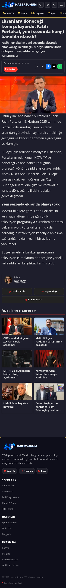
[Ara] (54, 5)
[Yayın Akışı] (47, 5)
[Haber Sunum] (19, 4)
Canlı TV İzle (18, 291)
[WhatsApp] (59, 66)
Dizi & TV (6, 528)
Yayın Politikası (10, 559)
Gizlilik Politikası (10, 565)
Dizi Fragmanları (10, 497)
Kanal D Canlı (9, 503)
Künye (5, 547)
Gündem (11, 69)
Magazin (6, 534)
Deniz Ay (20, 280)
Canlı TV (9, 13)
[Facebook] (48, 66)
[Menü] (61, 5)
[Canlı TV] (41, 5)
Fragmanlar (35, 299)
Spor (53, 13)
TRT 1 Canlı (7, 508)
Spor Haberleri (9, 522)
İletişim (6, 553)
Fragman (39, 13)
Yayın (24, 13)
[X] (54, 66)
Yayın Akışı (51, 291)
